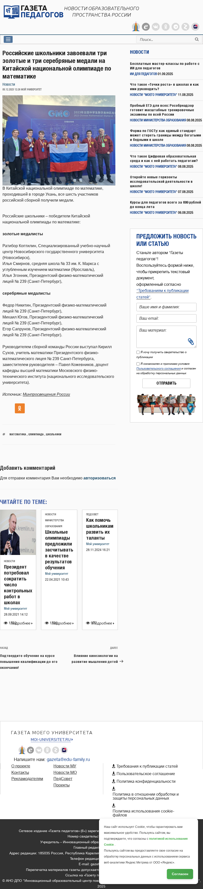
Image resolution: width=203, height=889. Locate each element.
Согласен (180, 874)
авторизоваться (99, 478)
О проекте (20, 766)
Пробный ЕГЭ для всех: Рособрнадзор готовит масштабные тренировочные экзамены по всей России (162, 109)
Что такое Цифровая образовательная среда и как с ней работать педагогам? (164, 158)
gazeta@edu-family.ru (68, 759)
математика (17, 434)
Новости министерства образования (54, 520)
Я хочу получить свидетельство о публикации (161, 354)
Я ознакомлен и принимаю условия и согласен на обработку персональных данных (166, 368)
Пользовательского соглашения (158, 368)
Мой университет (15, 608)
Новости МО (65, 772)
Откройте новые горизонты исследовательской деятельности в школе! (161, 181)
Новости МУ (64, 766)
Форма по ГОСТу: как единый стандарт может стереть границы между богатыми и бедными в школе (165, 135)
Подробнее (21, 623)
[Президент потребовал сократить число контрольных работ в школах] (18, 553)
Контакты (20, 772)
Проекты (61, 785)
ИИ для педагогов (143, 74)
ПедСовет (92, 514)
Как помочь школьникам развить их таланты (99, 529)
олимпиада (36, 434)
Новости (8, 84)
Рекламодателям (27, 779)
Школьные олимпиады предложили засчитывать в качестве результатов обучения (59, 549)
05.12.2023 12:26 (11, 89)
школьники (53, 434)
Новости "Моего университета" (153, 95)
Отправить (166, 383)
